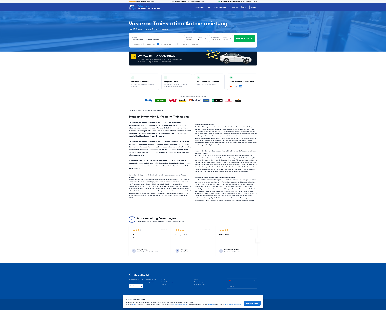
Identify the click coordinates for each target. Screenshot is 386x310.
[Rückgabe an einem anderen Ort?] (132, 44)
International (199, 7)
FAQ (208, 7)
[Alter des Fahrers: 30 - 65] (158, 44)
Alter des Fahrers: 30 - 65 (168, 44)
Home (133, 110)
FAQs (163, 279)
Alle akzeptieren (252, 303)
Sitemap (163, 284)
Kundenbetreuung (219, 7)
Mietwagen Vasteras (144, 110)
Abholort (134, 37)
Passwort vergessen (200, 282)
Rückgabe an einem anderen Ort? (144, 44)
